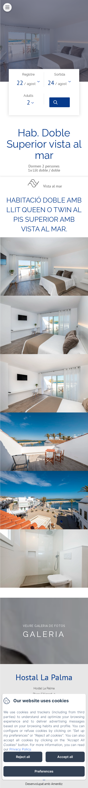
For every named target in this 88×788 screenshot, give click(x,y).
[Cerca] (59, 102)
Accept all (65, 757)
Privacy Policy (20, 749)
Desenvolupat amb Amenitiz (44, 784)
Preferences (44, 771)
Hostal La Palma (44, 677)
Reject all (23, 757)
